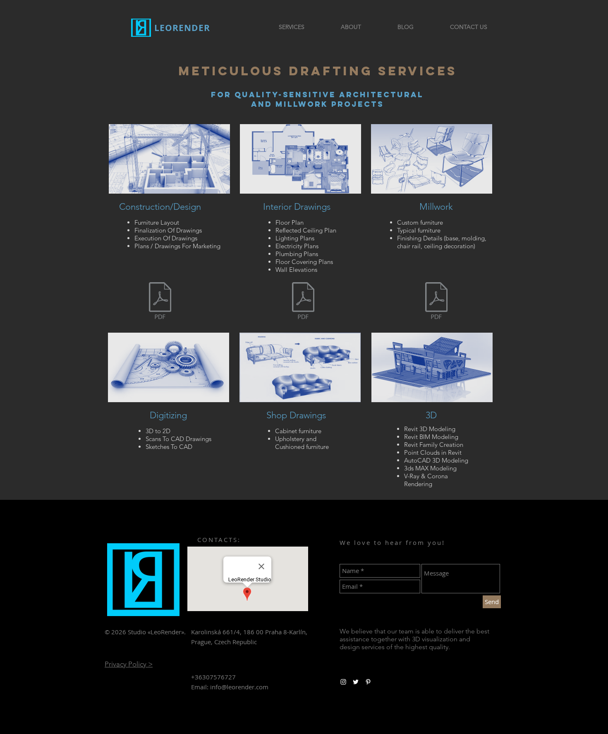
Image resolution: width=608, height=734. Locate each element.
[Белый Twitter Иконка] (355, 682)
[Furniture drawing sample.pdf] (436, 301)
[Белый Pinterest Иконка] (368, 682)
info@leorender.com (239, 687)
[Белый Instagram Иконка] (343, 682)
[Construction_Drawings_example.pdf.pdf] (303, 301)
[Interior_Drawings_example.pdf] (160, 301)
